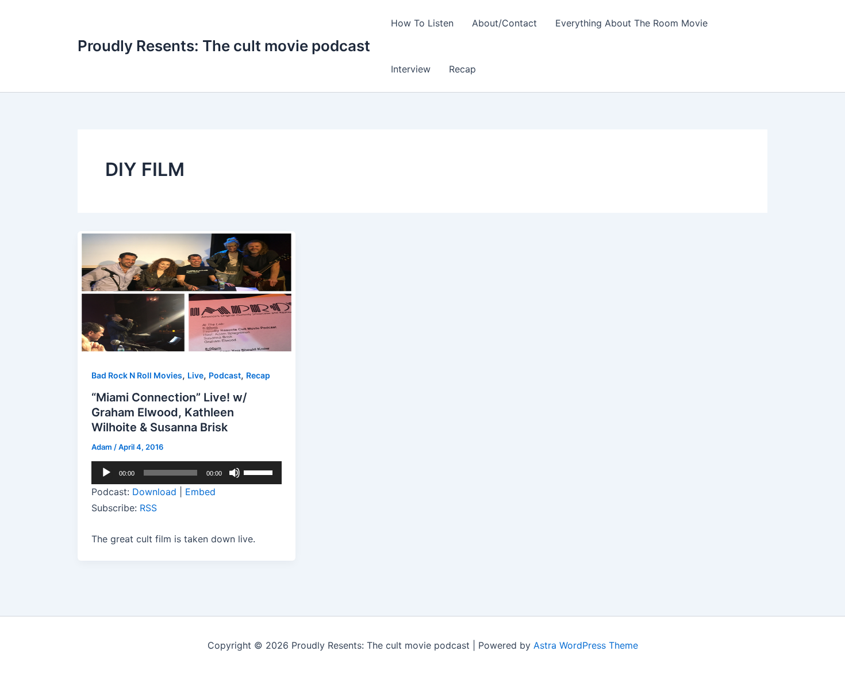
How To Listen (422, 23)
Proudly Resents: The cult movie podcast (224, 46)
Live (195, 375)
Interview (411, 69)
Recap (462, 69)
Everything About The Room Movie (631, 23)
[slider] (260, 471)
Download (154, 491)
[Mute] (234, 472)
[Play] (106, 472)
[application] (186, 472)
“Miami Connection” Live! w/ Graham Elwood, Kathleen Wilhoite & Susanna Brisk (169, 412)
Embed (200, 491)
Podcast (225, 375)
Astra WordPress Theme (585, 645)
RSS (148, 508)
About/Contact (504, 23)
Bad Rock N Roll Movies (136, 375)
